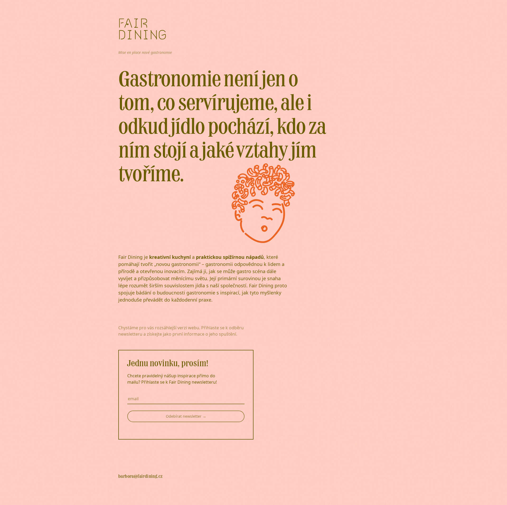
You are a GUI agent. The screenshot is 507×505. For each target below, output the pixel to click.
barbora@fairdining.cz (140, 476)
